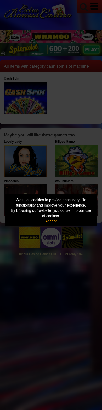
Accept (51, 220)
